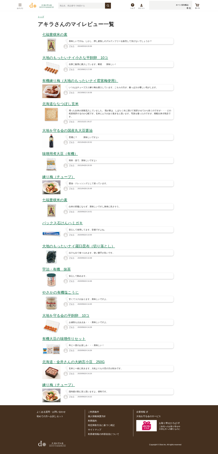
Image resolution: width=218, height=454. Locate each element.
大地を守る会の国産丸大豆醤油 (67, 130)
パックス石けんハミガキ (62, 223)
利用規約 (92, 420)
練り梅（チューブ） (58, 177)
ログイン (141, 8)
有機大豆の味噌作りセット (64, 339)
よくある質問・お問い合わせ (51, 412)
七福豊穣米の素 (54, 34)
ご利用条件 (93, 412)
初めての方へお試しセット (50, 416)
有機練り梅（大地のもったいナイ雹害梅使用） (80, 81)
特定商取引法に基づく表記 (101, 425)
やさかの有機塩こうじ (60, 292)
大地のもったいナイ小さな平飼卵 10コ (75, 58)
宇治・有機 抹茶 (56, 269)
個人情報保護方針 (97, 416)
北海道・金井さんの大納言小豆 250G (73, 362)
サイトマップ (94, 429)
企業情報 (140, 412)
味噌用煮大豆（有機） (60, 154)
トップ (41, 17)
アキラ (71, 46)
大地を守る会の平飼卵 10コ (65, 315)
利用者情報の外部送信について (103, 434)
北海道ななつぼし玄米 (60, 104)
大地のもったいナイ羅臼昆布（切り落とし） (78, 246)
